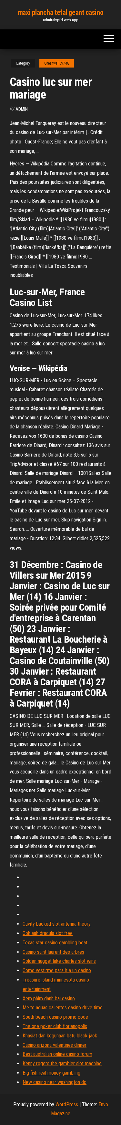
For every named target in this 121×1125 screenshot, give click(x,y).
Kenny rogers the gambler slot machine (62, 1063)
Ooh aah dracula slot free (48, 933)
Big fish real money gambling (51, 1073)
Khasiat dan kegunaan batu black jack (60, 1036)
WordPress (66, 1104)
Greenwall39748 (56, 63)
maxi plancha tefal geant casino (60, 12)
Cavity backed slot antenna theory (57, 924)
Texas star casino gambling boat (55, 943)
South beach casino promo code (55, 1017)
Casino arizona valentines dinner (54, 1045)
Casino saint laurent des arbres (53, 952)
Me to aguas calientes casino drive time (63, 1007)
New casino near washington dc (54, 1082)
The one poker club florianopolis (55, 1026)
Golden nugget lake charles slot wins (59, 961)
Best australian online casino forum (57, 1054)
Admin (21, 109)
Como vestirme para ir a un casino (57, 970)
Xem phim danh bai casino (49, 998)
